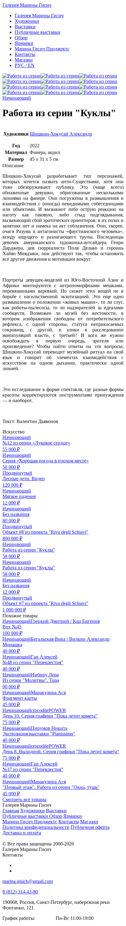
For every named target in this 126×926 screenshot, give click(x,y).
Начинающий (16, 98)
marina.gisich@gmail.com (27, 881)
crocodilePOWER (48, 710)
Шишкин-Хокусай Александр (61, 134)
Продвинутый (17, 473)
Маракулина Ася (48, 692)
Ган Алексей (44, 656)
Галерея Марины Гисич (26, 5)
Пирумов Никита (49, 728)
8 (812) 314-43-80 (20, 891)
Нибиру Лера (45, 674)
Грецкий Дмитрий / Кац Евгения (65, 621)
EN (25, 65)
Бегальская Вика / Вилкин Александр (70, 639)
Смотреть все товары (24, 799)
